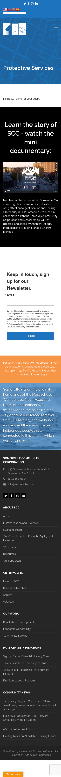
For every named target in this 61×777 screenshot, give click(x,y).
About (7, 516)
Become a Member (14, 588)
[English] (5, 9)
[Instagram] (32, 3)
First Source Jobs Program (19, 680)
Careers (7, 594)
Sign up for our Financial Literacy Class (26, 656)
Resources (9, 553)
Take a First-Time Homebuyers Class (25, 663)
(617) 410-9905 (17, 478)
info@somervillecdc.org (22, 484)
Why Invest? (10, 547)
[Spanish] (18, 9)
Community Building (15, 635)
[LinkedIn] (36, 3)
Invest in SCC (11, 581)
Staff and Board (12, 529)
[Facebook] (28, 3)
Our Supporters (12, 560)
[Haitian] (9, 9)
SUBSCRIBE (30, 336)
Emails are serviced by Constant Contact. (23, 326)
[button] (56, 29)
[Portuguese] (13, 9)
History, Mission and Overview (21, 523)
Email (10, 294)
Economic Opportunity (17, 628)
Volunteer (9, 601)
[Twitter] (24, 3)
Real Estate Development (18, 622)
